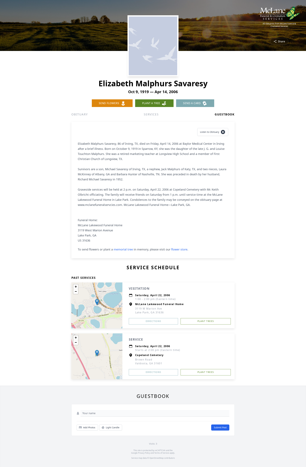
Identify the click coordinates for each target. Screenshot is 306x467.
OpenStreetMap (156, 458)
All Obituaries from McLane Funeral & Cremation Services (279, 25)
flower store (179, 249)
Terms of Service (161, 453)
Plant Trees (205, 321)
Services (151, 114)
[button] (97, 302)
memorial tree (123, 249)
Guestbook (225, 114)
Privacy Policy (144, 453)
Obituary (79, 114)
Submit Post (220, 427)
